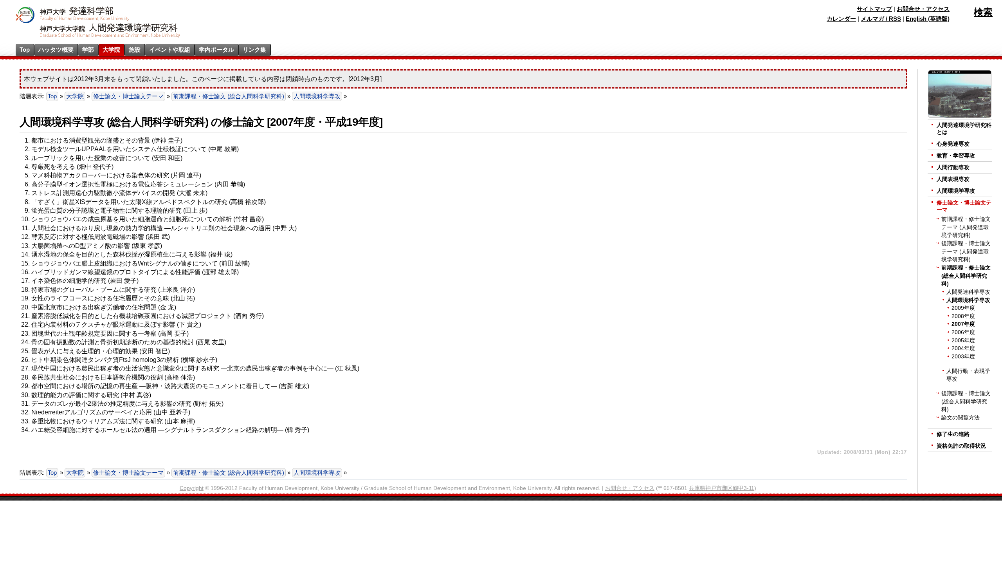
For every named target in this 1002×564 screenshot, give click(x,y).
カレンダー (841, 19)
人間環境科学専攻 (317, 96)
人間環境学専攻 (956, 191)
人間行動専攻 (953, 167)
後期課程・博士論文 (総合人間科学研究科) (966, 401)
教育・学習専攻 (956, 156)
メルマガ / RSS (881, 19)
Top (25, 49)
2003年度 (963, 357)
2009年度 (963, 308)
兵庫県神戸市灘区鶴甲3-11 (721, 488)
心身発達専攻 (953, 144)
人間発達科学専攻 (968, 292)
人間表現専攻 (953, 179)
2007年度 (963, 324)
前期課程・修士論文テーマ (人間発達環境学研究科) (966, 227)
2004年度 (963, 348)
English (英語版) (928, 19)
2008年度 (963, 316)
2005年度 (963, 340)
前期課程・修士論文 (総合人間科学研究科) (228, 96)
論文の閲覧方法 (960, 418)
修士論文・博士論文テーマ (128, 96)
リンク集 (254, 49)
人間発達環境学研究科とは (964, 128)
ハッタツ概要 (56, 49)
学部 (88, 49)
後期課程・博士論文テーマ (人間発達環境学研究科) (966, 251)
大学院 (111, 49)
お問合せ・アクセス (923, 9)
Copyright (192, 488)
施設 (135, 49)
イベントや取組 (169, 49)
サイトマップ (874, 9)
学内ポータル (216, 49)
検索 (983, 12)
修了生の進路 (953, 434)
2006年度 (963, 332)
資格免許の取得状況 (961, 446)
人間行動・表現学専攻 (968, 375)
